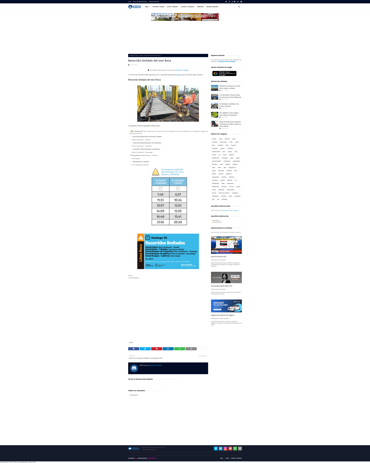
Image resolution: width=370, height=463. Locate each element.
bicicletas (214, 164)
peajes (238, 158)
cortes (231, 142)
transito (214, 139)
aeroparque (230, 183)
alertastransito (216, 151)
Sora (136, 458)
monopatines (215, 177)
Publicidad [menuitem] (200, 7)
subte (221, 164)
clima (227, 145)
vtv (219, 154)
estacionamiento (216, 161)
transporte (215, 148)
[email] (238, 1)
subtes (237, 142)
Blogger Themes (151, 458)
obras (231, 158)
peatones (229, 180)
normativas (225, 158)
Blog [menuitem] (146, 7)
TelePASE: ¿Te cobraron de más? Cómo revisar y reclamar (229, 87)
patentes (235, 164)
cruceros (231, 186)
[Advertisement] (185, 35)
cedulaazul (215, 180)
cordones (223, 186)
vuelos (224, 154)
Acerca (227, 458)
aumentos (220, 145)
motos (219, 167)
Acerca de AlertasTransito (140, 1)
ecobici (238, 186)
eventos (222, 148)
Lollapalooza (215, 183)
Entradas (217, 220)
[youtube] (230, 448)
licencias (233, 145)
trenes (141, 55)
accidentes (230, 148)
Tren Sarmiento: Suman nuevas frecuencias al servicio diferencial (230, 96)
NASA (223, 183)
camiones (231, 177)
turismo (214, 154)
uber (213, 199)
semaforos (228, 174)
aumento (224, 177)
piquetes (231, 154)
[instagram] (229, 1)
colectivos (214, 142)
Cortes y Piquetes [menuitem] (172, 7)
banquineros (232, 167)
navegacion (235, 193)
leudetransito (230, 189)
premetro (223, 196)
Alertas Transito (155, 365)
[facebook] (234, 1)
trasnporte (237, 196)
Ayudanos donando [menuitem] (212, 7)
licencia (214, 193)
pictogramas (215, 196)
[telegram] (241, 1)
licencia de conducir (224, 193)
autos (233, 139)
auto (235, 170)
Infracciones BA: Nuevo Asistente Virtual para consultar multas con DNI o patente (230, 124)
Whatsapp (178, 70)
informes (227, 139)
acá (177, 75)
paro (224, 151)
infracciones (223, 142)
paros (213, 145)
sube (236, 151)
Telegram (186, 70)
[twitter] (226, 1)
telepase (227, 164)
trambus (221, 174)
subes (230, 196)
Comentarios (218, 222)
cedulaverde (215, 186)
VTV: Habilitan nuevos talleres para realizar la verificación (229, 114)
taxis (225, 167)
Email (230, 210)
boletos (214, 174)
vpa (218, 199)
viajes (213, 167)
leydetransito (215, 158)
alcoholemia (227, 161)
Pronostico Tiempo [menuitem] (158, 7)
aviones (230, 151)
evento (214, 189)
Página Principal (134, 55)
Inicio (129, 1)
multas (214, 170)
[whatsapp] (232, 1)
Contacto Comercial (154, 1)
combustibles (236, 161)
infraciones (221, 189)
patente (223, 180)
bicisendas (221, 170)
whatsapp (224, 199)
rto (235, 180)
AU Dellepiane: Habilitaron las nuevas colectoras (229, 105)
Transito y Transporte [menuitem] (187, 7)
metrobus (229, 170)
